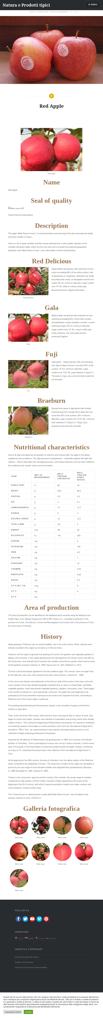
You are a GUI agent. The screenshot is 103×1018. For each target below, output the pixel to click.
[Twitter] (25, 919)
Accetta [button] (28, 1012)
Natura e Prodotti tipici (26, 5)
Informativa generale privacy (27, 957)
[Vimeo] (39, 919)
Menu (94, 5)
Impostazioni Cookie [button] (13, 1012)
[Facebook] (18, 919)
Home (32, 11)
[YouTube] (32, 919)
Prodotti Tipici (42, 11)
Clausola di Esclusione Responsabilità (31, 967)
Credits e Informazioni (24, 962)
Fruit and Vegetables (59, 11)
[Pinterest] (46, 919)
